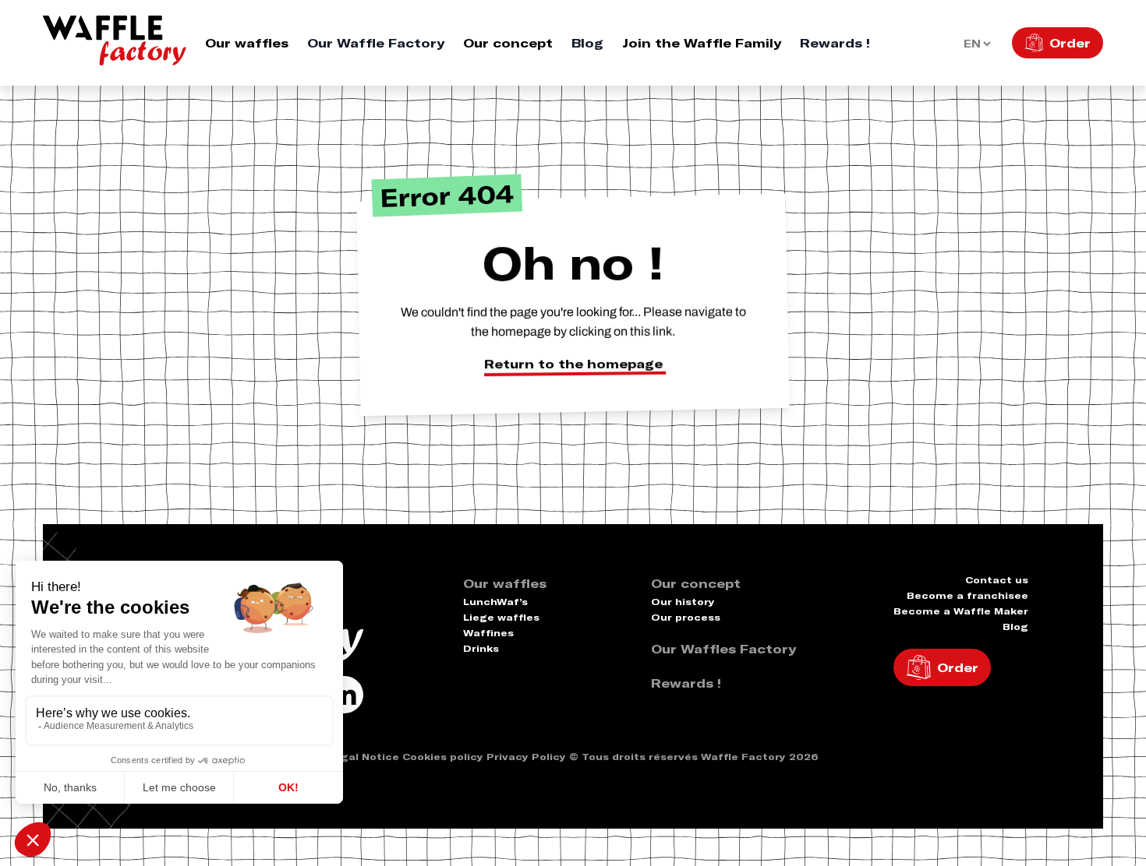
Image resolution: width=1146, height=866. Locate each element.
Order (1070, 43)
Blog (587, 43)
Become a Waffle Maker (960, 611)
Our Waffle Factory (375, 43)
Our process (685, 617)
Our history (683, 601)
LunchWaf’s (495, 601)
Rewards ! (835, 43)
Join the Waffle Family (701, 43)
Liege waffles (501, 617)
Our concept (508, 43)
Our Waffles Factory (723, 649)
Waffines (488, 633)
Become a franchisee (967, 595)
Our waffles (246, 43)
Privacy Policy (526, 756)
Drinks (481, 648)
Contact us (996, 580)
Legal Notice (363, 756)
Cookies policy (442, 756)
